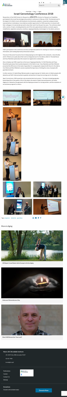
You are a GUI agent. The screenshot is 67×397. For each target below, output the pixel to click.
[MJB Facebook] (42, 2)
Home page (28, 11)
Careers (5, 374)
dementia (13, 218)
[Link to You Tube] (44, 2)
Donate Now (43, 390)
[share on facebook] (40, 218)
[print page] (33, 218)
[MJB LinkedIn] (39, 2)
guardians (19, 218)
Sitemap (5, 379)
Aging (39, 11)
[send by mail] (36, 218)
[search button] (59, 5)
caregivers (7, 218)
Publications (6, 371)
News (35, 11)
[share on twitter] (38, 218)
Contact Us (6, 377)
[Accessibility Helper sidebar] (65, 2)
